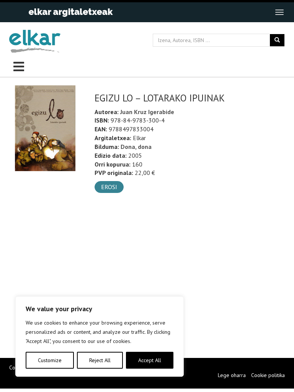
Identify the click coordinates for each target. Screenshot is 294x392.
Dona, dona (136, 146)
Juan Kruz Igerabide (147, 112)
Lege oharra (232, 375)
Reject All (100, 360)
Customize (50, 360)
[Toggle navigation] (279, 12)
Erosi (109, 187)
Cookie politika (268, 375)
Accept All (149, 360)
